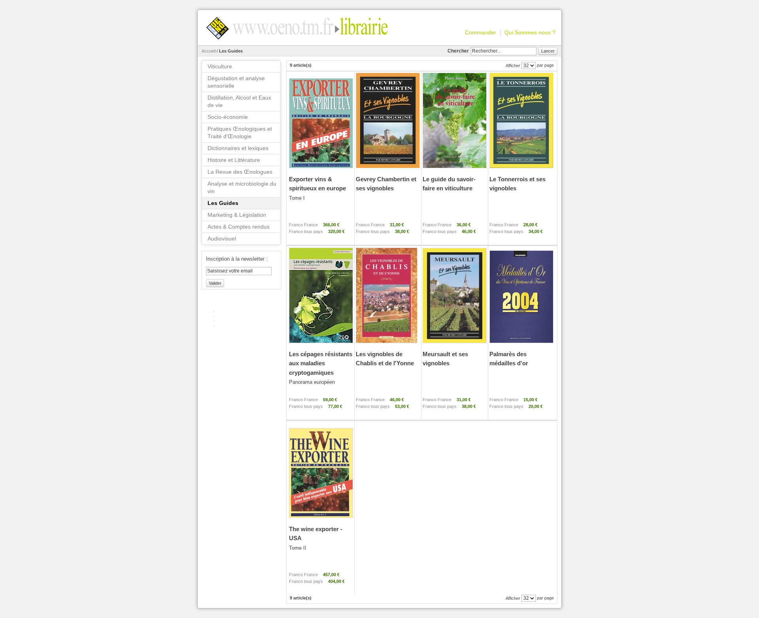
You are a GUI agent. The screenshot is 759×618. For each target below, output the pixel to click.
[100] (320, 120)
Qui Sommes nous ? (529, 32)
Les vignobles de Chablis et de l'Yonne (385, 358)
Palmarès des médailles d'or (508, 358)
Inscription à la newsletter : (237, 259)
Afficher (513, 65)
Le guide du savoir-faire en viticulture (449, 184)
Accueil (208, 51)
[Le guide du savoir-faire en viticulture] (454, 120)
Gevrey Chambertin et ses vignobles (386, 184)
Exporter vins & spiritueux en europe (317, 188)
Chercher (458, 51)
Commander (480, 32)
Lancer (548, 51)
